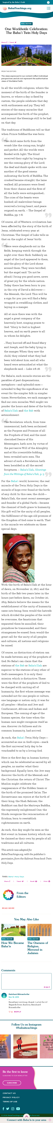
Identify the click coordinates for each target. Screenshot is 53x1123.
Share (3, 42)
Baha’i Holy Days (16, 876)
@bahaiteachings (26, 1027)
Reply (17, 1011)
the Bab (28, 410)
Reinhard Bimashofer (19, 994)
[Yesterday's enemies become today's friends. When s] (26, 1046)
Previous (2, 1046)
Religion (26, 24)
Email (32, 881)
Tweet (11, 42)
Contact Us (9, 1093)
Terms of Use (10, 1101)
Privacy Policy (11, 1097)
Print (46, 881)
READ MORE (8, 908)
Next (50, 1046)
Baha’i (14, 481)
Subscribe (12, 1083)
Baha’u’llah (11, 410)
